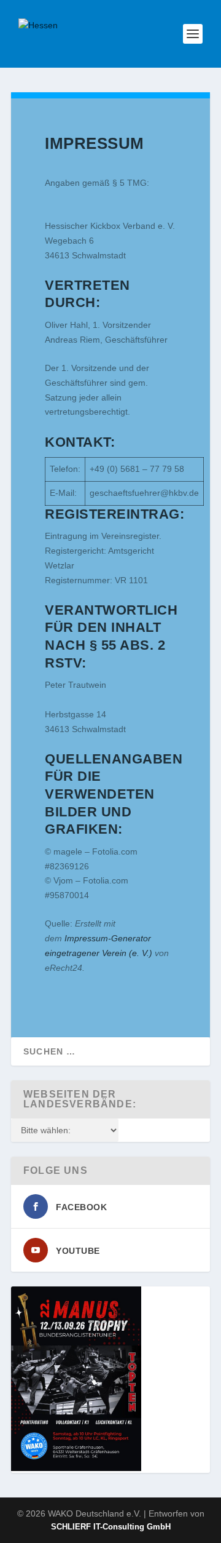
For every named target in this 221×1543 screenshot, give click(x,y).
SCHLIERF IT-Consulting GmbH (111, 1526)
